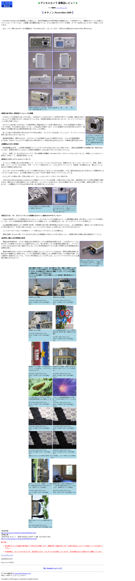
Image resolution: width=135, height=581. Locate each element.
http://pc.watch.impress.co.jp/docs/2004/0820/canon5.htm (19, 539)
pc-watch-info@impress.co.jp (22, 573)
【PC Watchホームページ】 (52, 568)
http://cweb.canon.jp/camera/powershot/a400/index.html (18, 533)
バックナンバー (61, 8)
